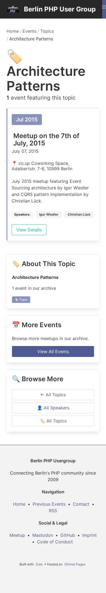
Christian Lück (79, 214)
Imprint (89, 535)
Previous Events (49, 504)
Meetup (17, 535)
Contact (81, 504)
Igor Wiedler (48, 214)
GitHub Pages (74, 564)
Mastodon (42, 535)
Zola (39, 564)
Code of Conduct (55, 541)
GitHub (67, 535)
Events (29, 31)
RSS (53, 510)
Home (13, 31)
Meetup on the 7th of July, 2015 (46, 139)
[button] (104, 7)
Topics (47, 31)
